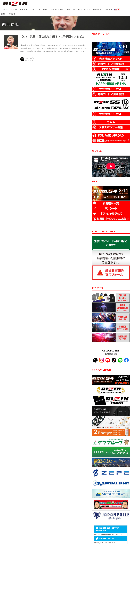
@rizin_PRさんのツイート (104, 542)
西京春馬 (10, 24)
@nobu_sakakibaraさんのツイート (108, 534)
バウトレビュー (30, 58)
